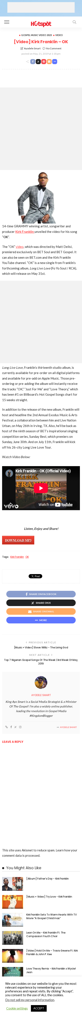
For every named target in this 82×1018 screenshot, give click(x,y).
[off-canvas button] (6, 22)
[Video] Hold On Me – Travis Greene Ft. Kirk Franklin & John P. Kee (52, 952)
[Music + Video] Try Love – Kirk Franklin (49, 896)
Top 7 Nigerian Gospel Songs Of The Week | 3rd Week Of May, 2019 (41, 661)
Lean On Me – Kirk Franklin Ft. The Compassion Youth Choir (46, 934)
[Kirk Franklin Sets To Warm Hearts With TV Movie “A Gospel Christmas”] (12, 920)
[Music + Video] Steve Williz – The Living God (41, 647)
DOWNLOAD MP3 (18, 540)
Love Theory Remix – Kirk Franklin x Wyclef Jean (51, 970)
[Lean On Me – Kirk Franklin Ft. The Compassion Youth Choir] (12, 938)
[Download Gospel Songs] (41, 21)
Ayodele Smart (32, 48)
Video (59, 35)
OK (27, 557)
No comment (53, 48)
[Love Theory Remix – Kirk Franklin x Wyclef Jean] (12, 974)
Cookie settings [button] (17, 1008)
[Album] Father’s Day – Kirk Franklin (47, 878)
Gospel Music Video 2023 (36, 35)
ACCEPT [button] (38, 1008)
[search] (74, 22)
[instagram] (20, 727)
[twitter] (15, 727)
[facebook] (11, 727)
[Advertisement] (41, 7)
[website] (6, 727)
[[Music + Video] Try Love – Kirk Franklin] (12, 902)
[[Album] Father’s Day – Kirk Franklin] (12, 884)
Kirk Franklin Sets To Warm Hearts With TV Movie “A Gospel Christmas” (51, 916)
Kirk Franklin (17, 557)
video (20, 247)
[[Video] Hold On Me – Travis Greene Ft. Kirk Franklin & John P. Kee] (12, 956)
